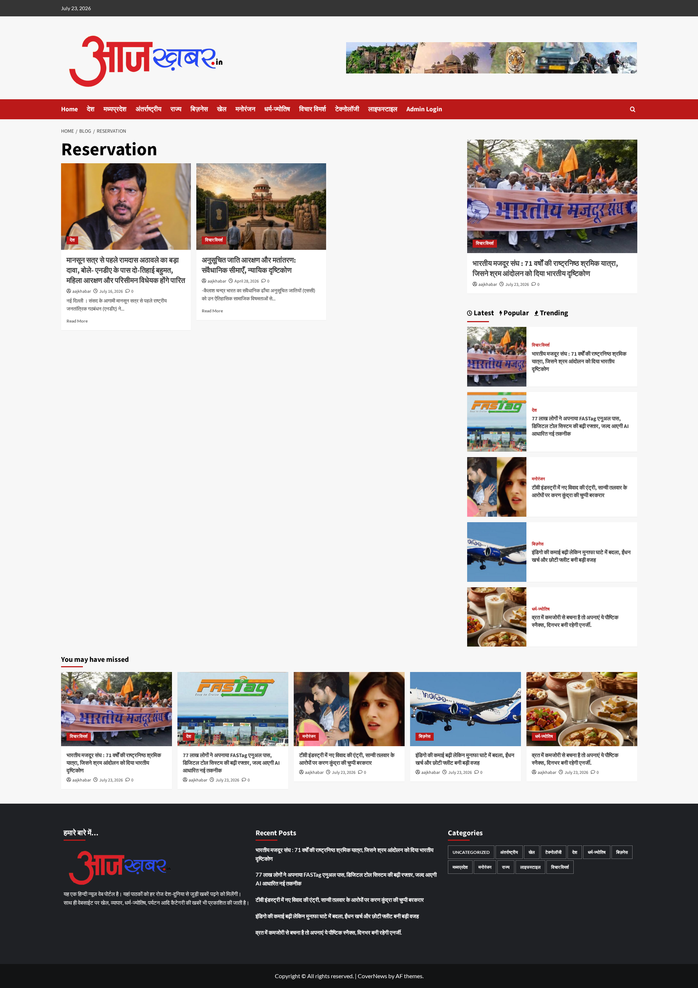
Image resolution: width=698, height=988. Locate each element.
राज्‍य (176, 109)
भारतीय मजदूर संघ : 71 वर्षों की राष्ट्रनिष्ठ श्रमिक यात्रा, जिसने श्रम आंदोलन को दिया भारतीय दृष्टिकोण (545, 269)
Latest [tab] (483, 313)
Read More (77, 321)
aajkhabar (81, 291)
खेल (221, 109)
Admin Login (424, 109)
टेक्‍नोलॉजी (347, 109)
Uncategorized (471, 852)
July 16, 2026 (111, 291)
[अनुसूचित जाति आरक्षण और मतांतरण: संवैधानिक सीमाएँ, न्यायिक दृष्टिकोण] (261, 206)
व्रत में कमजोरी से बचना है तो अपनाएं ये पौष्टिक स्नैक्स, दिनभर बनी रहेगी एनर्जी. (575, 621)
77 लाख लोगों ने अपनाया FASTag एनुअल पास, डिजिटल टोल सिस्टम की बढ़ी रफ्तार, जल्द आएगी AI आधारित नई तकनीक (580, 426)
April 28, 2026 (246, 281)
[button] (632, 109)
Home (69, 109)
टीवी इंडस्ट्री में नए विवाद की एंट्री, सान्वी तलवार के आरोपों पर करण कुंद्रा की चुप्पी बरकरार (579, 491)
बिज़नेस (199, 109)
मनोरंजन (245, 109)
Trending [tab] (553, 313)
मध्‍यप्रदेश (115, 109)
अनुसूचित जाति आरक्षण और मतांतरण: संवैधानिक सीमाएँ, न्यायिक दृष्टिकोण (249, 265)
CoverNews (372, 975)
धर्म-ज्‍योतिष (277, 109)
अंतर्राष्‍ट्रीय (148, 109)
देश (91, 109)
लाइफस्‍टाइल (382, 109)
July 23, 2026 (517, 284)
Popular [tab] (515, 313)
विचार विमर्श (312, 109)
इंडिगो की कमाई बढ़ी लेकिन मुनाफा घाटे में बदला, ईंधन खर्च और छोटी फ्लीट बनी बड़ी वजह (581, 556)
